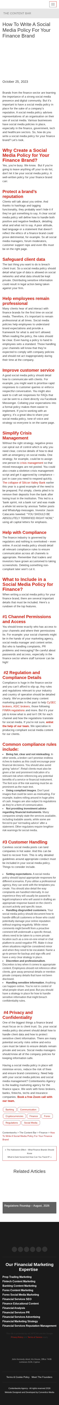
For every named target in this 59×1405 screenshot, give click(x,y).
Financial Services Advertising (21, 1317)
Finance (34, 1116)
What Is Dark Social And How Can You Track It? (29, 1157)
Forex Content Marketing (17, 1290)
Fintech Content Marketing (18, 1281)
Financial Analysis (13, 1308)
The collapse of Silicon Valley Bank (23, 482)
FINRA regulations (14, 710)
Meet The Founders (42, 1377)
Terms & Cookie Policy (18, 1377)
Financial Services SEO (16, 1299)
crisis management (31, 462)
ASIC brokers (21, 706)
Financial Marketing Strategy (20, 1321)
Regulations (12, 1122)
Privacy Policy (17, 1337)
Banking (10, 1109)
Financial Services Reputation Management (29, 1325)
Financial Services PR (16, 1312)
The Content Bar (17, 13)
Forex (47, 1116)
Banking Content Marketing (19, 1285)
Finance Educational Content (20, 1303)
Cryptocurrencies (14, 1116)
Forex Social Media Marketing (20, 1294)
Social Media (30, 1122)
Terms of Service (35, 1337)
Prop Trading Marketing (17, 1277)
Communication (28, 1109)
